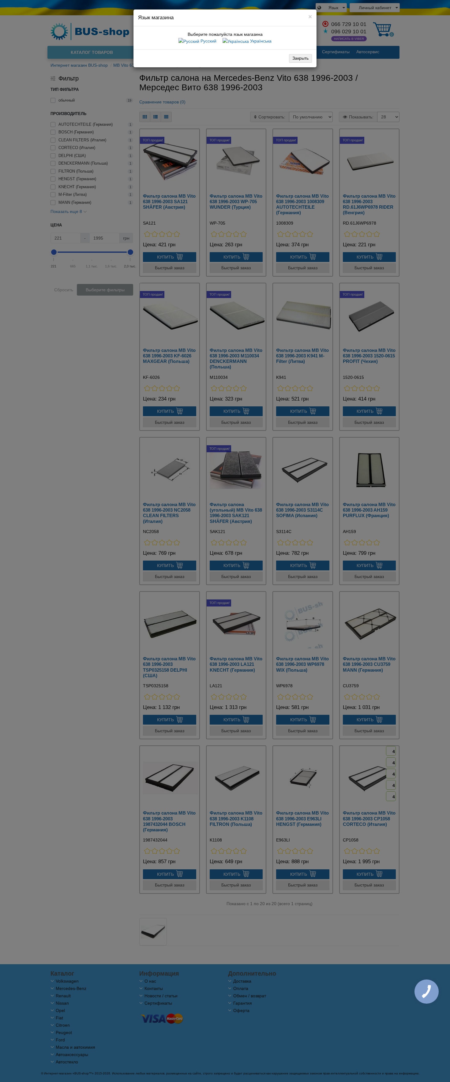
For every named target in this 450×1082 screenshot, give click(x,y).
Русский (207, 41)
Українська (260, 41)
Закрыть (300, 58)
